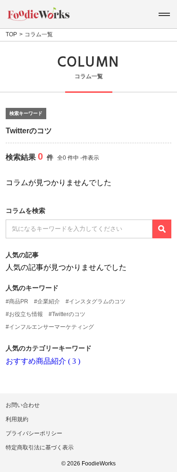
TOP (11, 34)
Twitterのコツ (68, 314)
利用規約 (17, 419)
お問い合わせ (23, 405)
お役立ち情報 (26, 314)
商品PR (18, 301)
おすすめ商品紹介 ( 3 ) (43, 361)
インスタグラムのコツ (97, 301)
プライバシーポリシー (34, 433)
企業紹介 (48, 301)
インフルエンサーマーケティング (51, 327)
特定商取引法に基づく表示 (40, 447)
